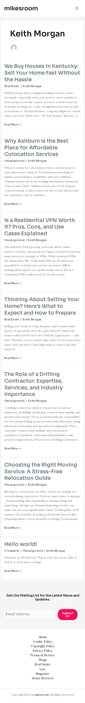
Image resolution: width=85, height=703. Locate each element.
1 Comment (11, 550)
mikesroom (21, 8)
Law (42, 669)
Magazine (42, 673)
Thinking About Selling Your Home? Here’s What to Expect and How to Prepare (41, 306)
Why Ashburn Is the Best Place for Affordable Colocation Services (36, 148)
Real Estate (11, 86)
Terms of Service (42, 655)
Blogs (42, 660)
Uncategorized (14, 160)
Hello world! (20, 544)
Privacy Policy (42, 651)
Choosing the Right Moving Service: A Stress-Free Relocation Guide (40, 472)
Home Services (42, 678)
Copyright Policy (42, 646)
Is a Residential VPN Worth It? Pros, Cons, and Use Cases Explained (39, 227)
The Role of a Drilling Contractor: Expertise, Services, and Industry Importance (33, 384)
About (43, 637)
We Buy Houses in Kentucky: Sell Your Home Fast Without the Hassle (42, 73)
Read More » (12, 124)
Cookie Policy (42, 641)
